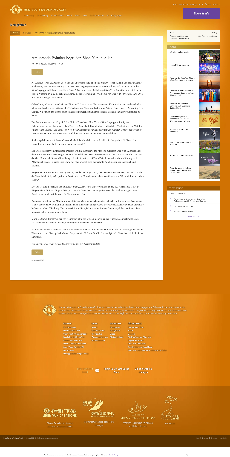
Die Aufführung (42, 15)
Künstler (69, 15)
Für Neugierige (192, 4)
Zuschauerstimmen (97, 15)
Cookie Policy (113, 455)
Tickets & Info (201, 13)
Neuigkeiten (26, 32)
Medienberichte (98, 340)
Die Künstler (68, 350)
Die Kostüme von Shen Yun (139, 337)
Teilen (37, 71)
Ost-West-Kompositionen (207, 36)
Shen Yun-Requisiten (137, 343)
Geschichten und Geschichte (140, 347)
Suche (209, 4)
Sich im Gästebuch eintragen (143, 370)
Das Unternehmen (57, 15)
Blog (191, 193)
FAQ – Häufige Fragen (114, 15)
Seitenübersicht (223, 438)
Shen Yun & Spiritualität (73, 347)
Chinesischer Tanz (136, 327)
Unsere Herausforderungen (74, 343)
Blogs (112, 334)
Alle (172, 193)
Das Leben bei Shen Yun (74, 337)
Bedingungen (205, 438)
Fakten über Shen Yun (72, 340)
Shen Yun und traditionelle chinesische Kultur (147, 350)
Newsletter (182, 4)
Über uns (67, 323)
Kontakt (201, 4)
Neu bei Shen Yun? (71, 330)
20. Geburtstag (29, 15)
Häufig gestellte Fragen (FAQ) (76, 353)
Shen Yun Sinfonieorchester (75, 334)
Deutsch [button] (215, 4)
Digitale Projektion (136, 340)
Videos (77, 15)
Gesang (131, 334)
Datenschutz (214, 438)
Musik (130, 330)
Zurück (16, 32)
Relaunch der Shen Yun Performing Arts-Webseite (179, 37)
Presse (175, 4)
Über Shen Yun (98, 330)
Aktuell (85, 15)
